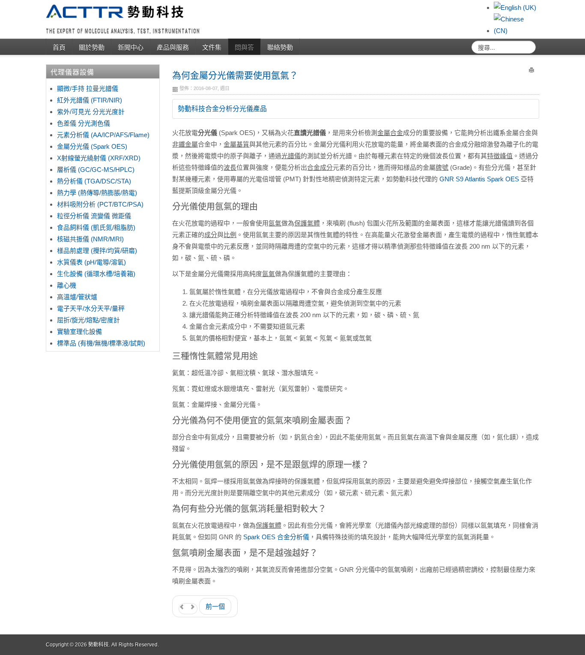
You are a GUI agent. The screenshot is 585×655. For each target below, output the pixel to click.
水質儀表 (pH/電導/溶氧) (91, 262)
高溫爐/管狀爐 (77, 296)
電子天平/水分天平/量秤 (91, 308)
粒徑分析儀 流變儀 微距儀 (94, 215)
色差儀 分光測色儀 (83, 123)
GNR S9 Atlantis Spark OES (479, 179)
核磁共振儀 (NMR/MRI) (90, 239)
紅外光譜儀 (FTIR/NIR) (89, 100)
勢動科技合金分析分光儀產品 (222, 108)
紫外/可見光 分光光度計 (91, 111)
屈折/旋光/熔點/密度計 (88, 320)
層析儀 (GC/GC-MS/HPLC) (95, 169)
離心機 (66, 285)
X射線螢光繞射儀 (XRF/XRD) (98, 158)
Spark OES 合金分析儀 (276, 537)
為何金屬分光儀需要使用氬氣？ (235, 74)
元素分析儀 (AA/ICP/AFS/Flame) (103, 134)
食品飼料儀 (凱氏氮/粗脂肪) (96, 227)
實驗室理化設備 (79, 331)
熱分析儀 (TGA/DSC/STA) (94, 181)
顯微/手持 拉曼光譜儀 (87, 88)
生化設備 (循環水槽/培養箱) (96, 273)
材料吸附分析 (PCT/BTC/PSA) (100, 204)
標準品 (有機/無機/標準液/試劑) (101, 343)
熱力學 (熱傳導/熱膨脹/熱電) (97, 192)
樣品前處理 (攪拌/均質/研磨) (97, 250)
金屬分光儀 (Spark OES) (92, 146)
